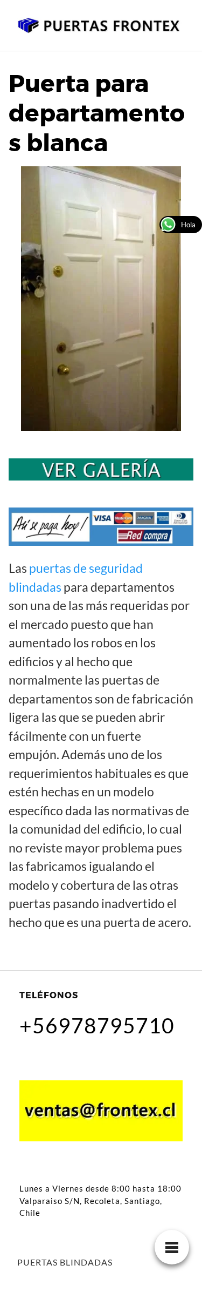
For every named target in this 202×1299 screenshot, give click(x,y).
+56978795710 (97, 1025)
